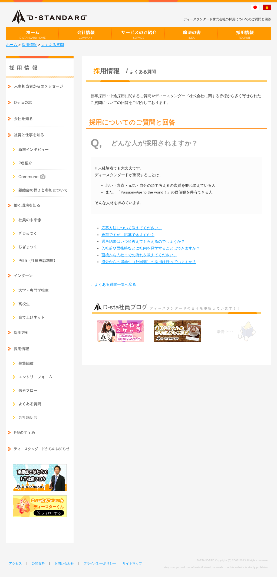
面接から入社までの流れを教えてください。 (139, 255)
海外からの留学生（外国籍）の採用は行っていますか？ (148, 262)
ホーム (12, 44)
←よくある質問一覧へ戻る (113, 284)
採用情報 (29, 44)
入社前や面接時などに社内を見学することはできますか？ (150, 248)
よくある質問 (52, 44)
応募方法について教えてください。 (131, 228)
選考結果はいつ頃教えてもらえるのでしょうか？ (143, 241)
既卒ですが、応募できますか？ (127, 234)
